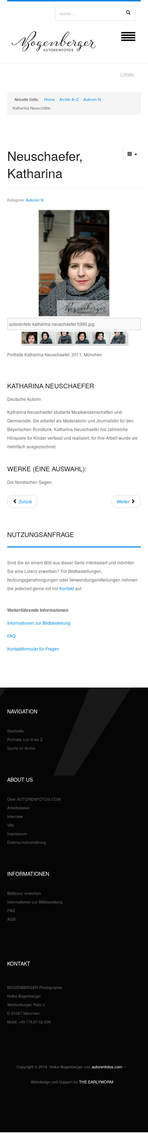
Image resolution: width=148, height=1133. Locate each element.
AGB (11, 919)
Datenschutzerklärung (26, 842)
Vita (10, 825)
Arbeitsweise (18, 807)
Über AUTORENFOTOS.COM (34, 799)
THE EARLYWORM (96, 1082)
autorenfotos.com (107, 1066)
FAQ (11, 636)
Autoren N (92, 99)
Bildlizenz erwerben (24, 893)
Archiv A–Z (69, 99)
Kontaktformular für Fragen (33, 649)
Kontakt (66, 588)
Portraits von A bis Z (25, 739)
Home (49, 99)
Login (127, 74)
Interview (15, 816)
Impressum (17, 833)
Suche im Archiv (21, 748)
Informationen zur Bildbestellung (38, 623)
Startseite (15, 731)
